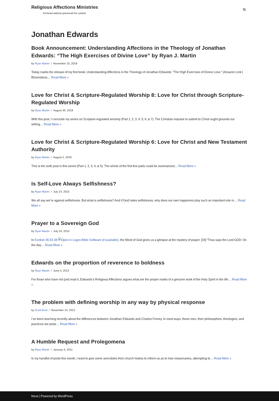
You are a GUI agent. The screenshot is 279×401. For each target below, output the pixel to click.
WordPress (65, 396)
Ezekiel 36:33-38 (46, 240)
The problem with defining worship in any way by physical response (118, 302)
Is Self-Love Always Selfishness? (73, 184)
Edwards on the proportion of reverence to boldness (98, 263)
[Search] (244, 9)
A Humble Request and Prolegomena (78, 342)
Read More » (60, 77)
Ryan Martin (42, 63)
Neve (35, 396)
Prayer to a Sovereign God (65, 223)
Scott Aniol (41, 310)
